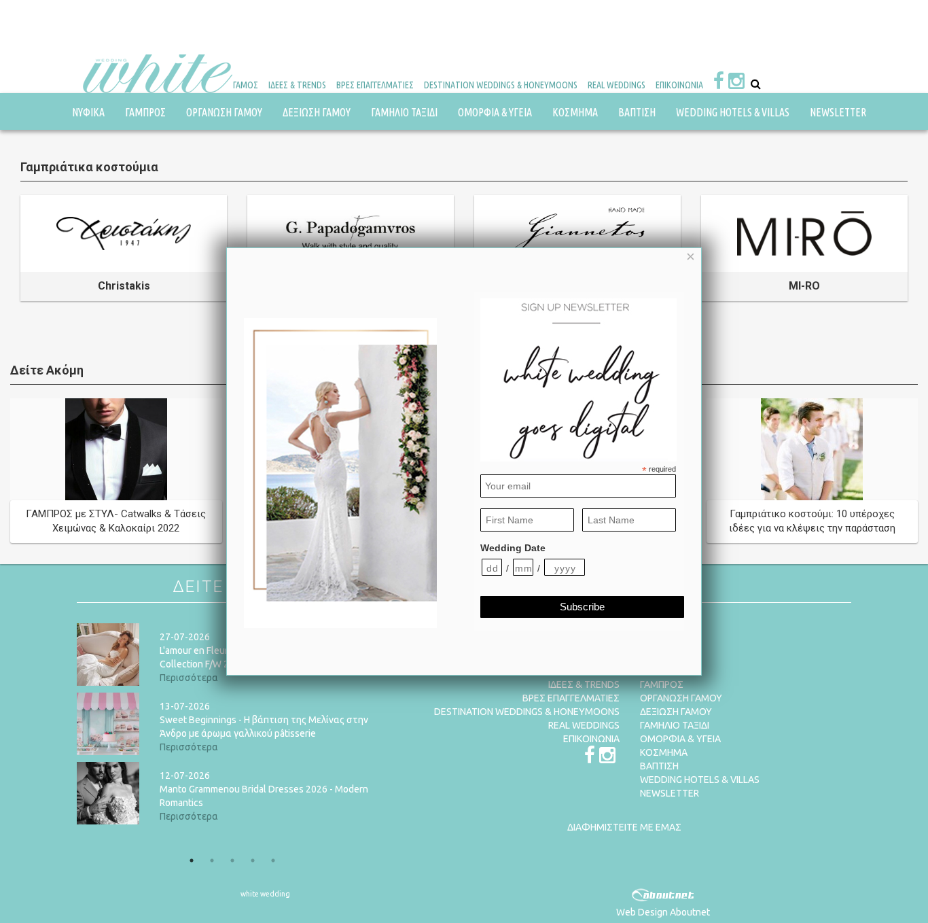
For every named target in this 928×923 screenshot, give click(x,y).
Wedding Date (513, 547)
